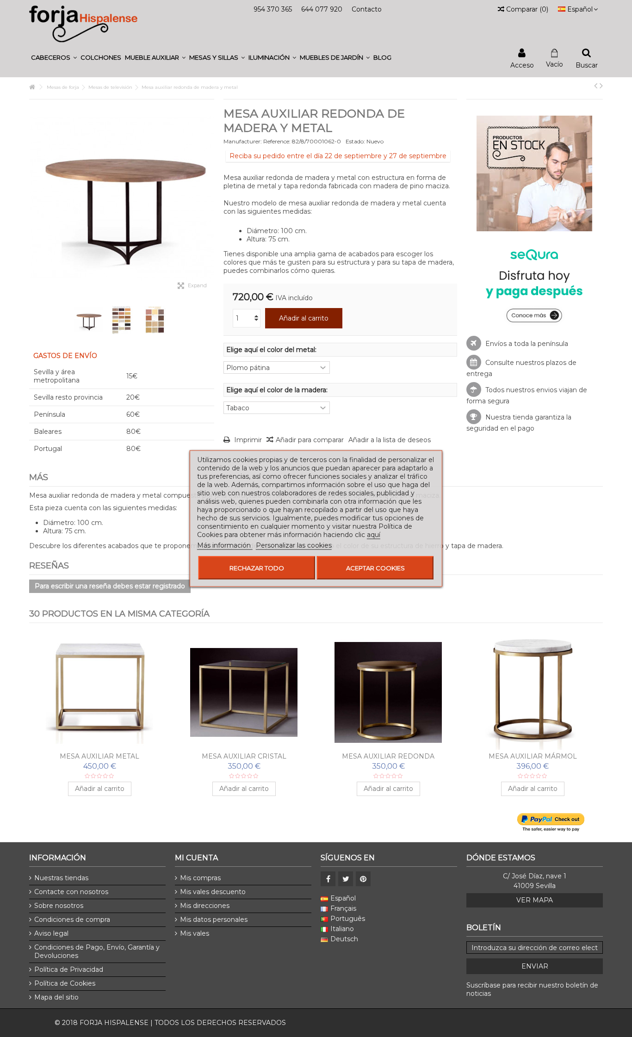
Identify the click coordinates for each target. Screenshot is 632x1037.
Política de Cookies (64, 983)
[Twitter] (345, 878)
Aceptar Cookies (375, 568)
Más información (225, 545)
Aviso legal (51, 933)
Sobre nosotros (58, 905)
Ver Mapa (534, 900)
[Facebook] (328, 878)
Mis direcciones (204, 905)
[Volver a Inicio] (32, 87)
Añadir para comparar (310, 440)
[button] (54, 57)
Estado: (355, 141)
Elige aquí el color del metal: (272, 350)
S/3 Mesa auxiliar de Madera (388, 756)
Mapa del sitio (56, 997)
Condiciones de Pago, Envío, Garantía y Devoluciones (97, 951)
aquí (373, 535)
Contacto (367, 9)
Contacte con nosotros (71, 892)
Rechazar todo (256, 568)
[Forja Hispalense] (83, 23)
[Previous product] (595, 85)
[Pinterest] (363, 878)
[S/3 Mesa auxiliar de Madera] (388, 692)
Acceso (522, 64)
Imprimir (247, 440)
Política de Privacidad (68, 969)
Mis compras (200, 878)
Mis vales (194, 933)
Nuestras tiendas (61, 878)
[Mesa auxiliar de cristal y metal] (99, 692)
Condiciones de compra (72, 919)
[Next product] (601, 85)
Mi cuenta (196, 857)
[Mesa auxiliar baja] (244, 692)
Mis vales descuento (213, 892)
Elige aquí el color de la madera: (277, 390)
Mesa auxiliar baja (244, 756)
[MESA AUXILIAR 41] (88, 320)
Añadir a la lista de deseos (389, 440)
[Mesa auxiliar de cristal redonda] (532, 692)
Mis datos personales (214, 919)
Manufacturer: (242, 141)
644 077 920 (321, 9)
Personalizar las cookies (294, 545)
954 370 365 (273, 9)
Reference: (277, 141)
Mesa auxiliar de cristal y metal (100, 756)
